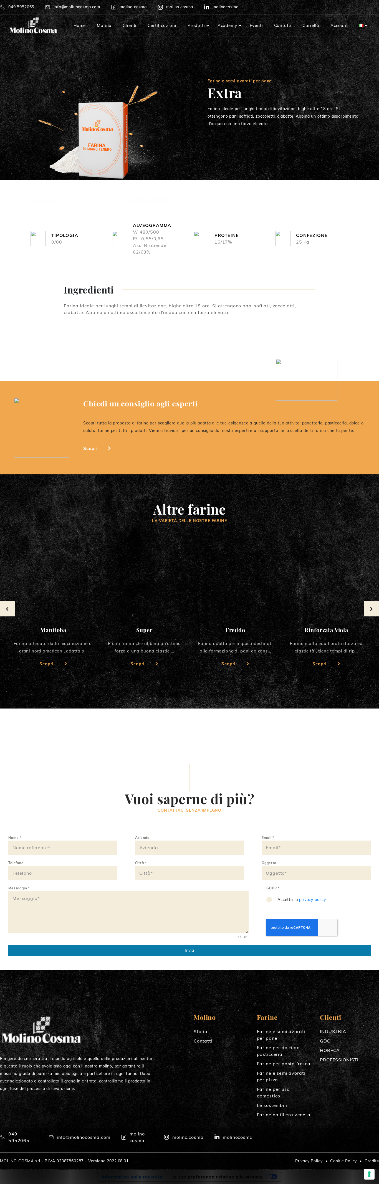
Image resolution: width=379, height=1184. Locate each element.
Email (268, 838)
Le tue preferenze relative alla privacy (217, 1177)
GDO (325, 1041)
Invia (189, 950)
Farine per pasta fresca (283, 1063)
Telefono (16, 863)
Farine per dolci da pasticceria (278, 1051)
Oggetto (269, 863)
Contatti (203, 1041)
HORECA (330, 1050)
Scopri (90, 448)
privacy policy (312, 899)
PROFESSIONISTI (339, 1059)
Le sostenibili (272, 1105)
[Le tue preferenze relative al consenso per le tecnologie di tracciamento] (369, 1174)
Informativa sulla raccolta (132, 1177)
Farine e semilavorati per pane (281, 1035)
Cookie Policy (343, 1160)
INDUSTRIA (333, 1031)
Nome (14, 838)
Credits (372, 1160)
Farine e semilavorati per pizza (281, 1076)
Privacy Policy (309, 1160)
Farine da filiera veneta (283, 1114)
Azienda (142, 838)
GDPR (272, 888)
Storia (201, 1031)
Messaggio (19, 888)
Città (141, 863)
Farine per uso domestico (273, 1092)
